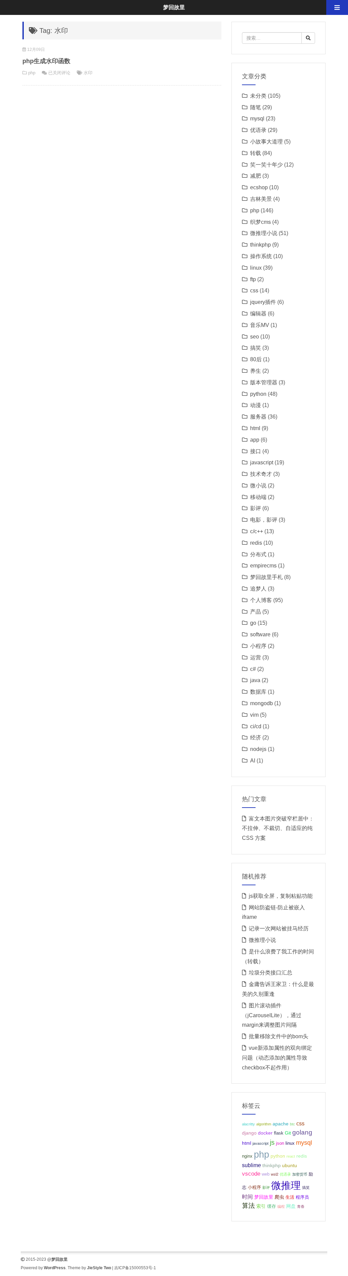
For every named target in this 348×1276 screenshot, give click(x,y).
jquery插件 (263, 302)
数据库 (258, 692)
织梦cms (260, 222)
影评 (255, 508)
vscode (251, 1174)
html (255, 428)
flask (278, 1133)
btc (292, 1124)
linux (256, 268)
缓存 (271, 1206)
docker (265, 1133)
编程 (281, 1206)
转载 (255, 153)
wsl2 (274, 1174)
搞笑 (255, 348)
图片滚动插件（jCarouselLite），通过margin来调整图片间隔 (271, 1015)
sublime (251, 1165)
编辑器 (258, 313)
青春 (300, 1206)
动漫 (255, 405)
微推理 (286, 1185)
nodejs (258, 749)
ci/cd (255, 726)
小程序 (258, 646)
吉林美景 (261, 199)
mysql (257, 118)
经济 (255, 737)
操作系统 (261, 256)
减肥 (255, 176)
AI (252, 760)
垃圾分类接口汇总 (270, 972)
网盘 (291, 1206)
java (255, 680)
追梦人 (258, 589)
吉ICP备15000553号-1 (135, 1267)
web (265, 1174)
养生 (255, 371)
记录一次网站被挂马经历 (279, 928)
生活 (289, 1197)
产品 (255, 612)
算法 (248, 1205)
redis (256, 543)
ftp (253, 279)
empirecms (263, 565)
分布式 (258, 554)
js (272, 1142)
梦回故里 (263, 1197)
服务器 (258, 417)
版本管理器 (263, 382)
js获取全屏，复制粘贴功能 (281, 896)
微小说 (258, 485)
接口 (255, 451)
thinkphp (260, 245)
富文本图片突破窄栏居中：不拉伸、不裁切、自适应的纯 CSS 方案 (278, 828)
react (290, 1156)
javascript (261, 462)
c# (253, 669)
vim (254, 715)
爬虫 (279, 1197)
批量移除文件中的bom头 (278, 1036)
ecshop (259, 187)
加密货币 (299, 1174)
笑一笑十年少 (266, 165)
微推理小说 (263, 233)
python (258, 394)
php (31, 72)
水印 (88, 72)
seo (254, 337)
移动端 (258, 497)
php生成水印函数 (46, 61)
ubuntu (289, 1165)
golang (302, 1132)
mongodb (261, 703)
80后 (256, 359)
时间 (247, 1197)
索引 (261, 1206)
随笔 (255, 107)
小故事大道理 (266, 141)
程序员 (302, 1197)
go (253, 623)
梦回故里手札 (266, 577)
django (249, 1133)
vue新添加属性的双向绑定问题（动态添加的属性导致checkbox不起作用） (277, 1057)
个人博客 (261, 600)
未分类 (258, 96)
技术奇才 (261, 474)
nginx (247, 1156)
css (254, 290)
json (280, 1143)
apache (281, 1123)
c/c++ (256, 531)
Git (288, 1133)
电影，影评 (263, 520)
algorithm (263, 1124)
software (260, 634)
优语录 (258, 130)
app (254, 440)
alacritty (248, 1124)
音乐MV (259, 325)
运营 (255, 657)
